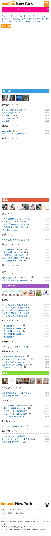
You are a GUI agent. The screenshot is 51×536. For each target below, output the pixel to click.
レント (44, 16)
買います (14, 16)
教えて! (20, 510)
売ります (5, 16)
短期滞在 (16, 19)
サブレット (6, 19)
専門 (3, 21)
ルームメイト (34, 16)
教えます (36, 19)
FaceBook (20, 513)
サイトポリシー (6, 529)
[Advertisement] (25, 57)
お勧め (10, 21)
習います (45, 19)
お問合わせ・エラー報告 (29, 529)
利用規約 (17, 529)
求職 (29, 19)
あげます (23, 16)
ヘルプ (3, 532)
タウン (29, 510)
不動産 (10, 513)
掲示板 (11, 510)
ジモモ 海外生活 (11, 527)
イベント (18, 21)
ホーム (3, 510)
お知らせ (36, 21)
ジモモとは (44, 529)
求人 (23, 19)
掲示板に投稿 (6, 26)
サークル (27, 21)
